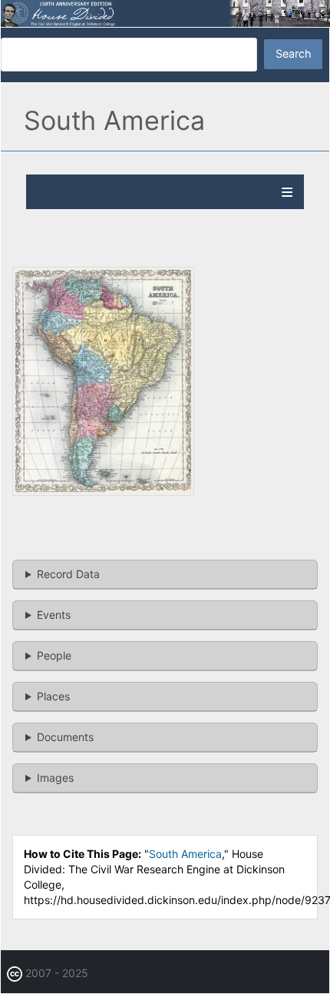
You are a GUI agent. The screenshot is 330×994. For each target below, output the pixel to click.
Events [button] (54, 614)
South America (185, 853)
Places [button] (53, 696)
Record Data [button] (68, 573)
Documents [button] (65, 736)
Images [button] (55, 777)
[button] (103, 491)
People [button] (54, 655)
